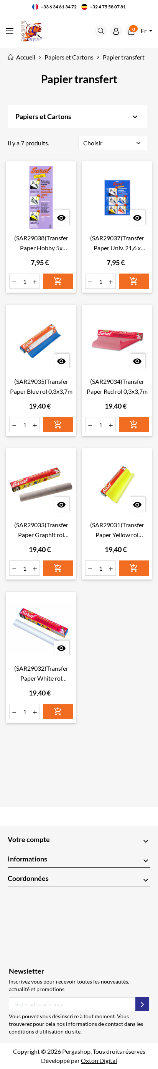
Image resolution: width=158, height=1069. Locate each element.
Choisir (112, 143)
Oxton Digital (99, 1060)
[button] (101, 31)
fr (144, 30)
